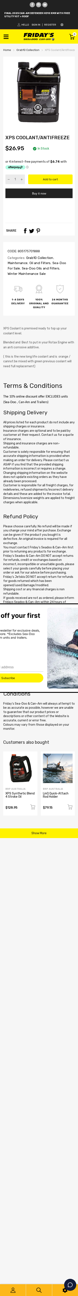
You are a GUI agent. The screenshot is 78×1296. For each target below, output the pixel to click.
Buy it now (39, 193)
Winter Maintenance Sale (27, 274)
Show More (39, 833)
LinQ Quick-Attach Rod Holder (55, 795)
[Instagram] (38, 4)
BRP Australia (15, 789)
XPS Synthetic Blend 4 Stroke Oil (20, 795)
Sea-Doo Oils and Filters (40, 268)
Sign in (36, 24)
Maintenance (18, 263)
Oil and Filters (40, 263)
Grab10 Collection (39, 258)
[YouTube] (44, 4)
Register (50, 24)
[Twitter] (31, 230)
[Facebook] (32, 4)
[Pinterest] (38, 230)
